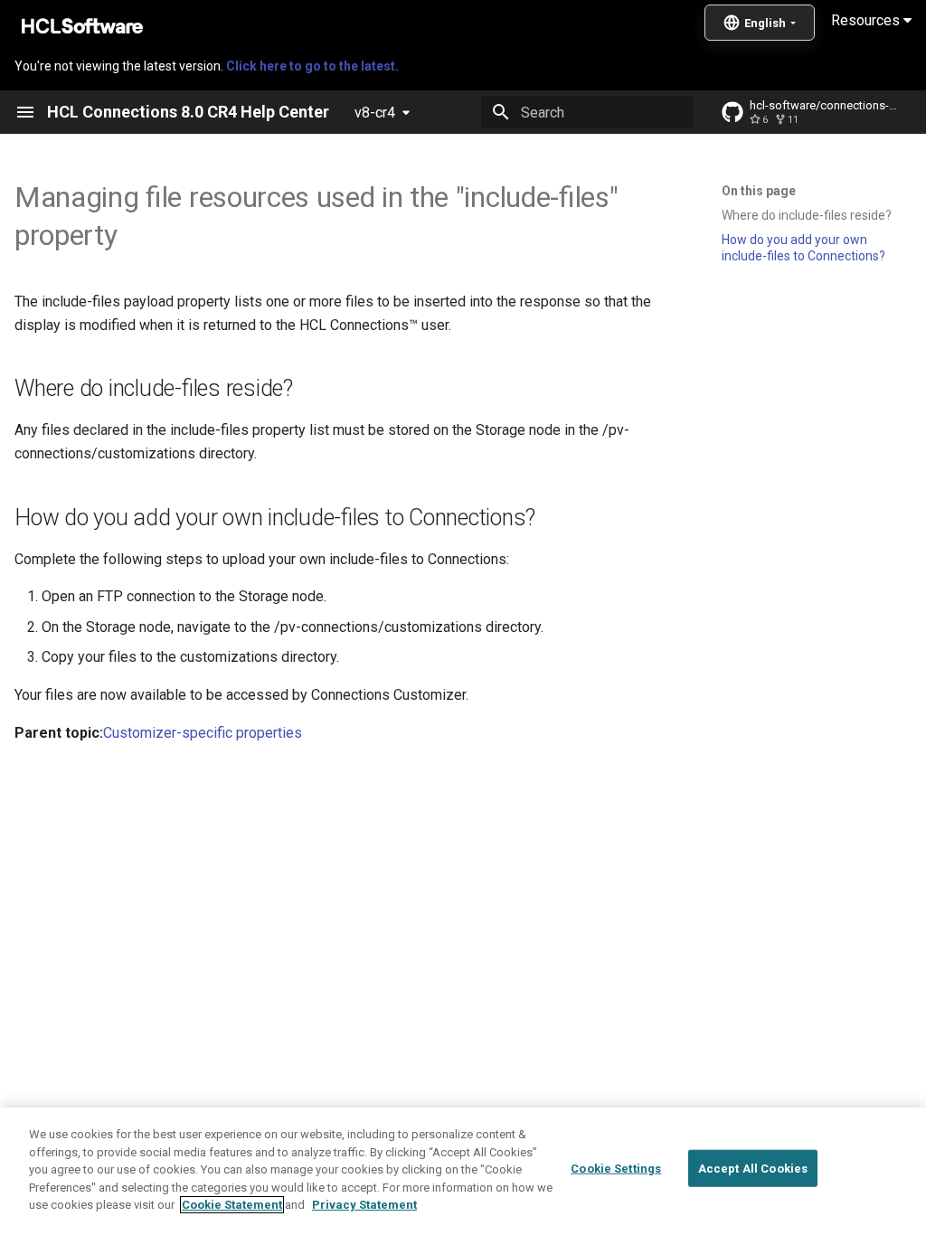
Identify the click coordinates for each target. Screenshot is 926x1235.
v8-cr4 (374, 112)
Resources (867, 20)
